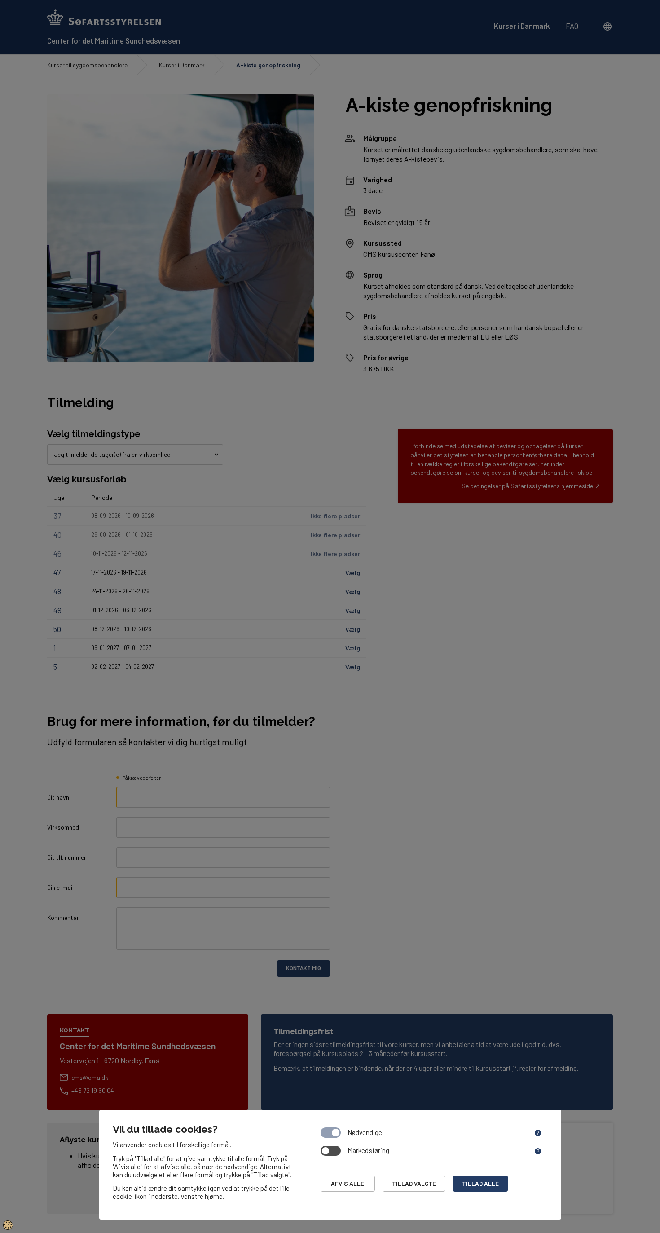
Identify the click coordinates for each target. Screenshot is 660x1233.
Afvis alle (347, 1183)
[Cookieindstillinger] (8, 1225)
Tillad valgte (414, 1183)
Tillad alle (480, 1183)
